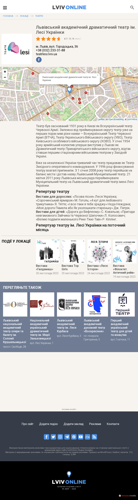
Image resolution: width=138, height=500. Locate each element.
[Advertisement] (69, 382)
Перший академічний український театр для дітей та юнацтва (121, 328)
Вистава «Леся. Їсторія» (97, 267)
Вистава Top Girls (70, 267)
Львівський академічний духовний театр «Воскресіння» (94, 326)
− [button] (5, 77)
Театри (39, 16)
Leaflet (101, 119)
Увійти (115, 452)
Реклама (95, 424)
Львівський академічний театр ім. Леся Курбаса (66, 326)
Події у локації (16, 241)
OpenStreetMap (116, 119)
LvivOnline (132, 119)
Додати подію (48, 424)
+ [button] (5, 71)
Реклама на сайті (69, 409)
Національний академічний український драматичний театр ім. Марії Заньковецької (40, 329)
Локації (24, 16)
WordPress (105, 452)
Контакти (113, 424)
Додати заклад (74, 424)
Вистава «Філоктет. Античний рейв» (124, 269)
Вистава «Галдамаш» (44, 267)
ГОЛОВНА (8, 16)
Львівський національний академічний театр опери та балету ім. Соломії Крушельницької (14, 331)
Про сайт (27, 424)
